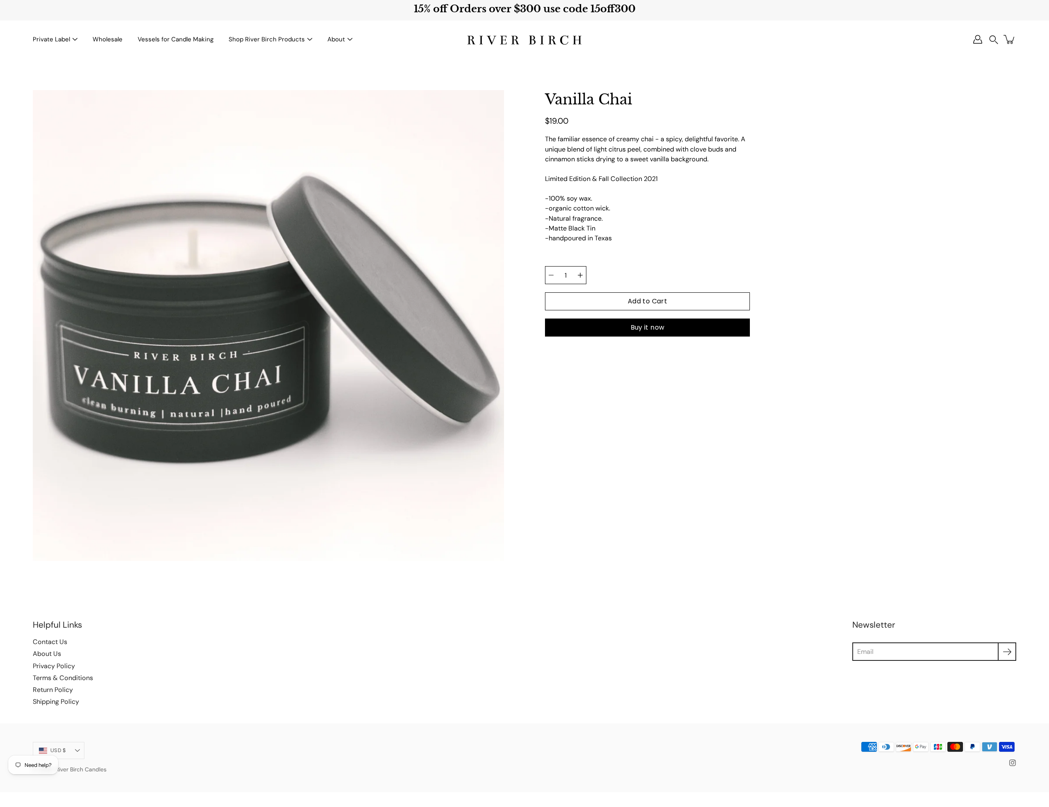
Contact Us (50, 641)
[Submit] (1007, 651)
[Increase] (580, 275)
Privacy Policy (54, 666)
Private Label (51, 39)
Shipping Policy (56, 701)
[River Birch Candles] (524, 39)
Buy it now (648, 327)
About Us (47, 653)
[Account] (977, 39)
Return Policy (53, 689)
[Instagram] (1012, 763)
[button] (993, 39)
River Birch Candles (81, 769)
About (336, 39)
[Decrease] (551, 275)
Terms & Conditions (63, 678)
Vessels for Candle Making (175, 39)
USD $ (58, 750)
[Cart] (1009, 39)
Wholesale (108, 39)
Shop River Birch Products (267, 39)
